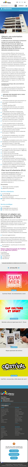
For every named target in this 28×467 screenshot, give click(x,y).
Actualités (14, 375)
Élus (1, 416)
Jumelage (17, 415)
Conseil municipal (4, 419)
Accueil (20, 10)
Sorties (2, 436)
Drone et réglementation (19, 412)
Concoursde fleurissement (4, 430)
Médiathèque (3, 432)
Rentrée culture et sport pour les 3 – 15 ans (14, 322)
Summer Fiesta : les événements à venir (14, 293)
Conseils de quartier (18, 411)
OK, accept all (14, 450)
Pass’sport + (17, 431)
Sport (2, 437)
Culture (14, 290)
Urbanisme (17, 423)
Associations (14, 318)
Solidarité (14, 347)
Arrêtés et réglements (5, 411)
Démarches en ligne (4, 410)
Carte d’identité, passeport (4, 415)
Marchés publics (4, 422)
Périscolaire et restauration (19, 433)
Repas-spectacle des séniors (14, 350)
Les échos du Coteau (18, 416)
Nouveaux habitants (18, 419)
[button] (26, 6)
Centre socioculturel (18, 429)
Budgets (2, 420)
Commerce (17, 410)
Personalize (13, 457)
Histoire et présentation (19, 414)
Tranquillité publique (18, 420)
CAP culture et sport (18, 428)
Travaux (16, 422)
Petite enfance (17, 432)
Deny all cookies (14, 454)
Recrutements (3, 412)
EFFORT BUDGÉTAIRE (6, 404)
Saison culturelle (4, 433)
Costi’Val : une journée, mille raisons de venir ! (14, 379)
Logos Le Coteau (18, 418)
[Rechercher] (16, 6)
